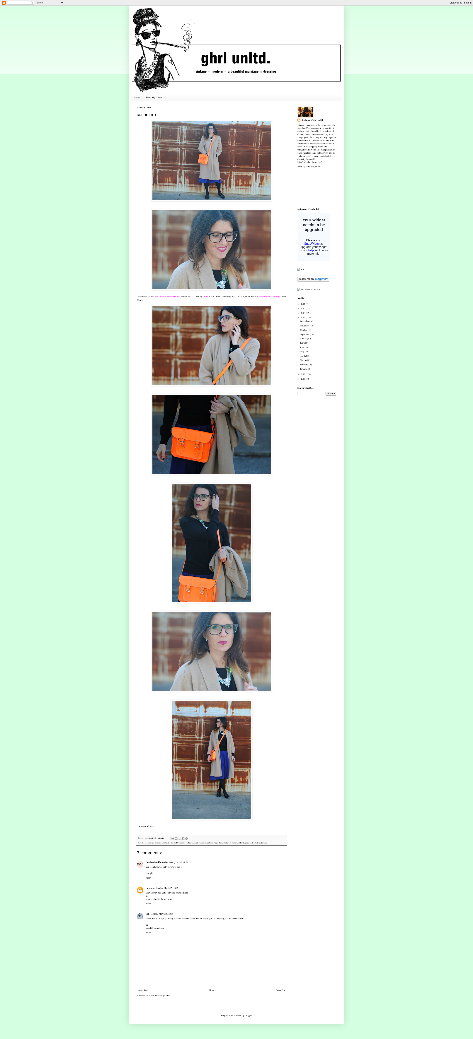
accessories (149, 842)
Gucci (202, 842)
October (304, 329)
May (302, 351)
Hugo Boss (218, 842)
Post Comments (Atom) (159, 995)
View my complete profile (308, 166)
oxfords (241, 842)
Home (137, 97)
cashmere (189, 842)
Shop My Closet (154, 97)
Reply (148, 877)
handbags (209, 842)
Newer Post (143, 990)
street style (255, 842)
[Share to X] (179, 838)
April (302, 355)
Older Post (280, 990)
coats (196, 842)
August (303, 338)
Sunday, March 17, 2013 (179, 862)
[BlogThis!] (176, 838)
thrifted (264, 842)
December (304, 321)
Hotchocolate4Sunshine (157, 862)
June (302, 347)
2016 (303, 303)
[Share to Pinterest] (186, 838)
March (303, 360)
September (305, 334)
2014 (303, 312)
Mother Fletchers (230, 842)
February (304, 364)
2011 (303, 378)
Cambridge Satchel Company (173, 842)
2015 (303, 308)
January (303, 368)
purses (247, 842)
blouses (158, 842)
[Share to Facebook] (183, 838)
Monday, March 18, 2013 (162, 913)
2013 (303, 317)
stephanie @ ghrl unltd (312, 120)
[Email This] (172, 838)
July (302, 342)
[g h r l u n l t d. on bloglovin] (313, 280)
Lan (147, 913)
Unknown (150, 888)
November (305, 325)
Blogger (248, 1015)
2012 (303, 374)
